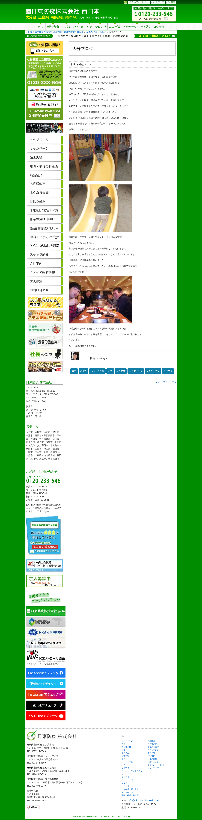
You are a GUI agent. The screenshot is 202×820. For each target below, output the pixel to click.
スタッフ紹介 (153, 750)
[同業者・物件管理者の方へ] (45, 332)
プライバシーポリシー (157, 765)
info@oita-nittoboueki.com (143, 800)
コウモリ (159, 26)
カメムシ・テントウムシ (132, 771)
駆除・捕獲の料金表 (130, 795)
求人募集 (151, 753)
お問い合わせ (153, 762)
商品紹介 (151, 741)
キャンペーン (127, 792)
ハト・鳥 (78, 26)
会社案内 (151, 756)
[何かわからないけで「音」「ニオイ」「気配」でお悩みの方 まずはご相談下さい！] (101, 36)
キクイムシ (126, 753)
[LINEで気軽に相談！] (44, 54)
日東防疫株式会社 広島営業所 (41, 767)
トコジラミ (126, 750)
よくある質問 (153, 747)
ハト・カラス (97, 371)
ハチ (89, 26)
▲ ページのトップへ (165, 382)
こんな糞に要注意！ (130, 789)
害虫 (40, 26)
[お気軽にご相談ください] (44, 121)
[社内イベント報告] (45, 370)
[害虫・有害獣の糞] (45, 306)
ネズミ (66, 26)
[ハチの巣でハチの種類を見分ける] (45, 319)
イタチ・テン (137, 26)
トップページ (127, 741)
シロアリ (100, 26)
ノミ (123, 774)
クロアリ (125, 777)
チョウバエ (126, 747)
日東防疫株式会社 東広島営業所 (42, 779)
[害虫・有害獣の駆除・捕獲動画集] (45, 345)
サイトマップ (153, 768)
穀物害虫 (53, 26)
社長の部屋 (152, 759)
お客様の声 (152, 744)
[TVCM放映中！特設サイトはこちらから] (44, 134)
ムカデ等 (114, 26)
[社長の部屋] (45, 357)
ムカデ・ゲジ (135, 371)
